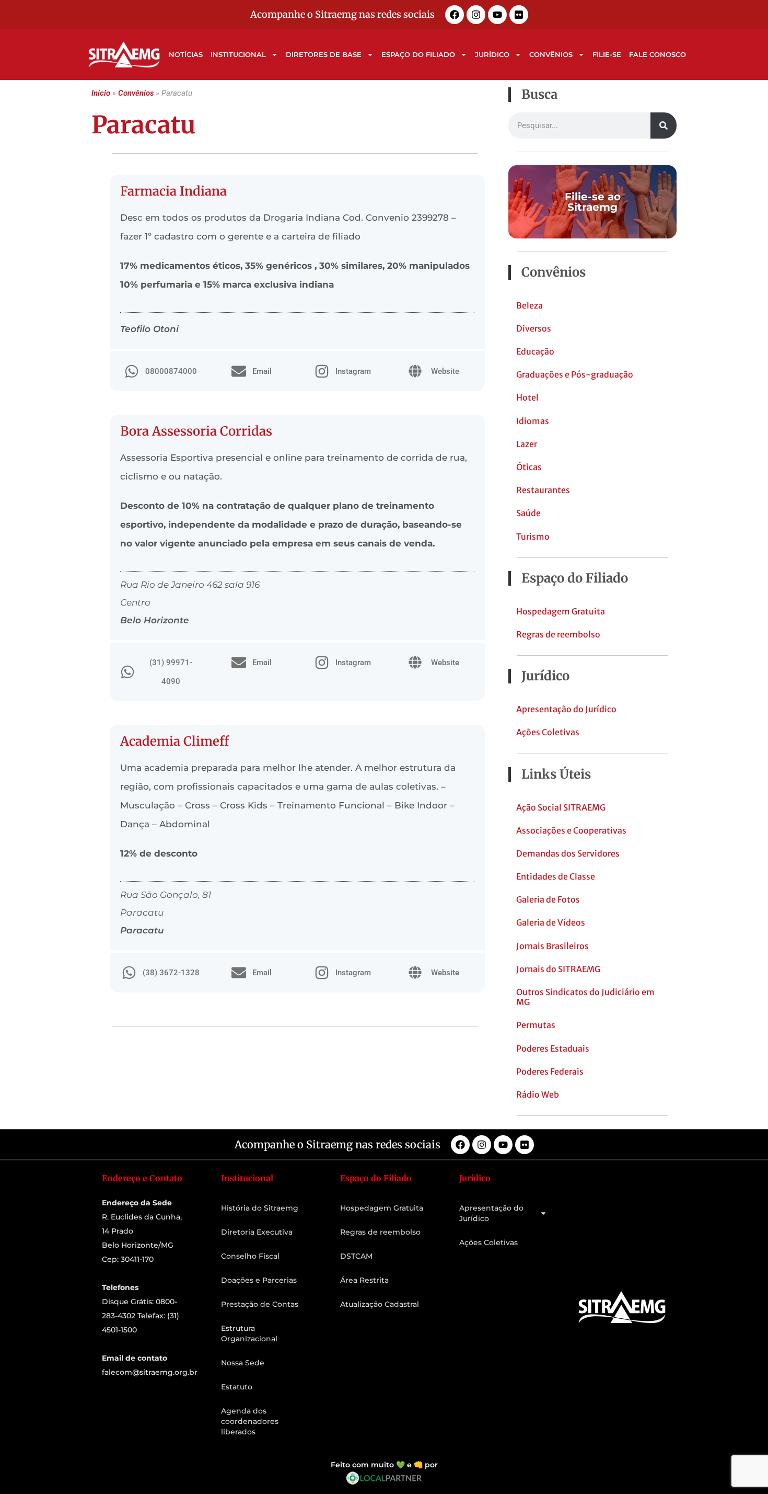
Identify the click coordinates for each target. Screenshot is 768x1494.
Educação (535, 351)
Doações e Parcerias (259, 1280)
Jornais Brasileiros (552, 946)
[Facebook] (454, 14)
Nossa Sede (242, 1362)
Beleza (529, 305)
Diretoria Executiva (257, 1232)
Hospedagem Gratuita (560, 611)
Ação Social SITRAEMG (561, 807)
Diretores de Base (324, 54)
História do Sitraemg (259, 1208)
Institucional (238, 54)
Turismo (533, 536)
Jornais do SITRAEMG (558, 969)
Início (100, 93)
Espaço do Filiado (418, 54)
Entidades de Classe (555, 876)
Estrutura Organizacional (249, 1333)
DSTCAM (356, 1256)
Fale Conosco (657, 54)
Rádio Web (537, 1094)
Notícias (186, 54)
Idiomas (532, 421)
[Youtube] (497, 14)
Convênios (551, 54)
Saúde (528, 513)
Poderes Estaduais (552, 1048)
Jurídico (492, 54)
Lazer (526, 444)
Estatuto (236, 1387)
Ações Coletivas (547, 732)
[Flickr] (518, 14)
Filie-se (606, 54)
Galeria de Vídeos (550, 922)
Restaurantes (543, 490)
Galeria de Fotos (548, 899)
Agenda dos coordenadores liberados (249, 1421)
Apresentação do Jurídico (566, 709)
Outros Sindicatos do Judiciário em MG (585, 997)
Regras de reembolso (558, 634)
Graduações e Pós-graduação (574, 374)
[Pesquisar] (663, 125)
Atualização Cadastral (379, 1304)
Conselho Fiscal (250, 1256)
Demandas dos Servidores (568, 853)
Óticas (529, 467)
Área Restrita (364, 1280)
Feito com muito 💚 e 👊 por (384, 1464)
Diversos (533, 328)
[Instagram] (476, 14)
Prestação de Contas (259, 1304)
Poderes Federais (550, 1071)
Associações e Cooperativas (571, 830)
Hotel (527, 397)
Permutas (535, 1025)
